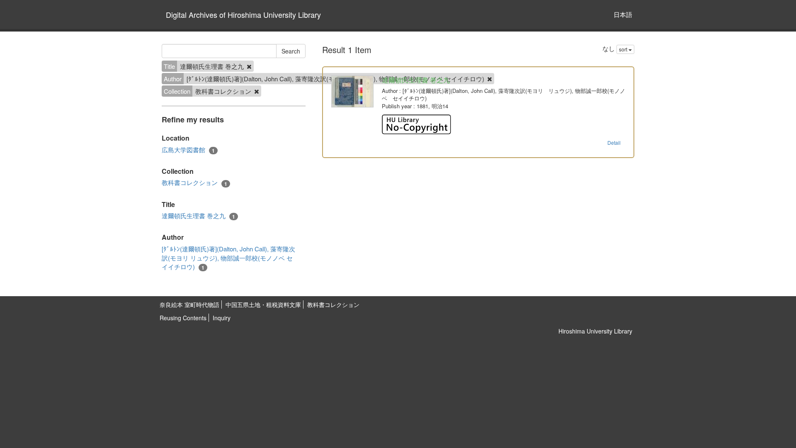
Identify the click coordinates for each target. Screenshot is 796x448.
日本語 (623, 14)
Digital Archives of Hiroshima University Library (243, 14)
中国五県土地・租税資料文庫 (263, 304)
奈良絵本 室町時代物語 (189, 304)
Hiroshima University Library (595, 331)
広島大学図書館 (188, 149)
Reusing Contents (183, 318)
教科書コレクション (194, 182)
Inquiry (222, 318)
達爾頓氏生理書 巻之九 (198, 215)
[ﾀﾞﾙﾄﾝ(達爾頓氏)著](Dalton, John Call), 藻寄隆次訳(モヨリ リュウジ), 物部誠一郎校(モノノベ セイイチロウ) (228, 257)
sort (624, 49)
